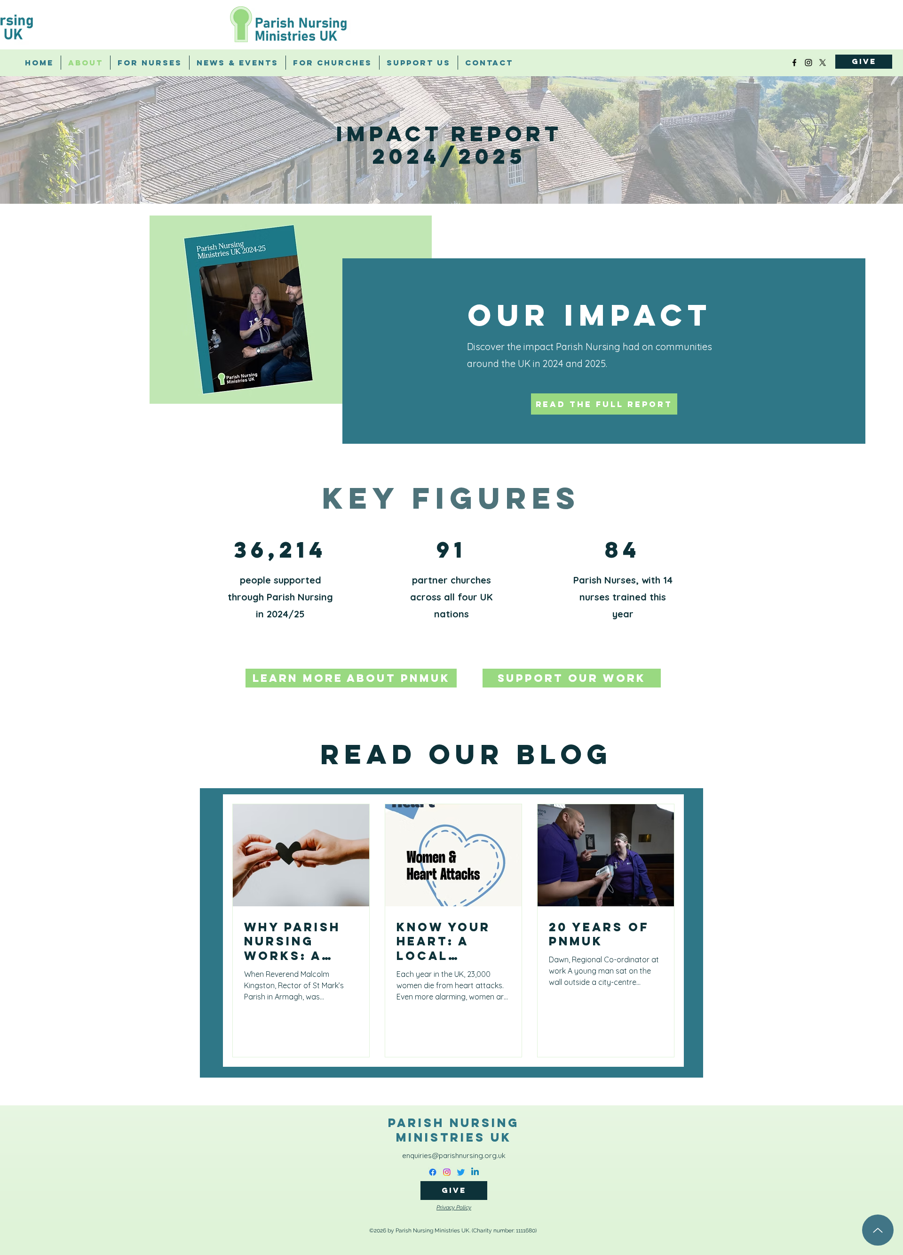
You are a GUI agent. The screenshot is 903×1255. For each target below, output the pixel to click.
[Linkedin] (475, 1172)
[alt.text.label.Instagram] (808, 62)
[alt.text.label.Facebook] (794, 62)
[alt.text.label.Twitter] (822, 62)
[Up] (878, 1230)
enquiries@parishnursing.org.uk (454, 1155)
